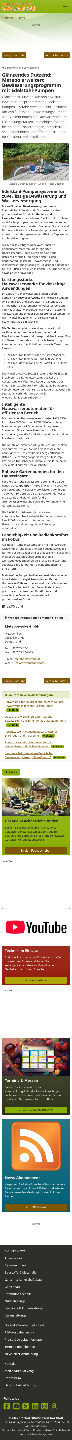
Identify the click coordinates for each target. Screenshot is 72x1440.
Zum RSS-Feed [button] (36, 1207)
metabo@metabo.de (28, 659)
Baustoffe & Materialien (21, 1272)
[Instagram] (44, 1406)
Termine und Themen (20, 1347)
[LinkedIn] (35, 1406)
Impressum (13, 1378)
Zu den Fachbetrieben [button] (36, 850)
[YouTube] (16, 1406)
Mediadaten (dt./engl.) (20, 1371)
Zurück (12, 772)
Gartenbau (12, 1287)
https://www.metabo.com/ (28, 663)
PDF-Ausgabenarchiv (19, 1332)
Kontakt (10, 1364)
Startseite (8, 18)
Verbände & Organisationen (24, 1308)
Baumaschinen (15, 1265)
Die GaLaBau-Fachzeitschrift (24, 1325)
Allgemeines (13, 1258)
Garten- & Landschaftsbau (23, 1280)
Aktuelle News (15, 1251)
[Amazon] (54, 1406)
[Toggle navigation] (65, 6)
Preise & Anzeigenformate (23, 1339)
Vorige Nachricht (15, 55)
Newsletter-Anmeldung (21, 1354)
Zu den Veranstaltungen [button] (36, 1110)
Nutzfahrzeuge (15, 1301)
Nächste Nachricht (55, 55)
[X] (25, 1406)
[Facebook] (7, 1406)
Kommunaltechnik (18, 1294)
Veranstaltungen (16, 1315)
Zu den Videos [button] (36, 980)
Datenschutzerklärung (20, 1385)
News (21, 18)
